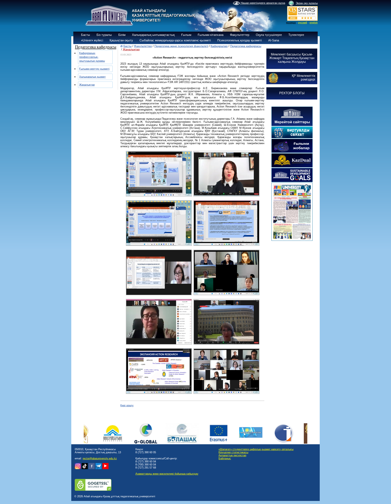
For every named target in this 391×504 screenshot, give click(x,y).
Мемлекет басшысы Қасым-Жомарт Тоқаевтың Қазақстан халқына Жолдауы (291, 58)
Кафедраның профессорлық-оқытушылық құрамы (92, 57)
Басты (85, 34)
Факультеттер (239, 34)
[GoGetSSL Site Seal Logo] (93, 489)
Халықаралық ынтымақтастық (153, 34)
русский (302, 22)
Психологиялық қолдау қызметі (239, 40)
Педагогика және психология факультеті (181, 46)
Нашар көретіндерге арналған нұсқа (262, 2)
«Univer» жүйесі (92, 40)
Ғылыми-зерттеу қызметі (94, 68)
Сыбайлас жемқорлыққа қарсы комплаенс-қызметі (175, 40)
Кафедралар (219, 46)
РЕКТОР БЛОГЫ (291, 93)
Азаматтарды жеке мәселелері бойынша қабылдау (166, 473)
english (314, 22)
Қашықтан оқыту (121, 40)
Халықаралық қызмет (92, 76)
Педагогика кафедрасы (245, 46)
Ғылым (186, 34)
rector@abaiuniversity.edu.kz (100, 458)
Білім (121, 34)
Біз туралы (104, 34)
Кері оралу (127, 405)
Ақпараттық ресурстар (232, 455)
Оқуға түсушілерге (269, 34)
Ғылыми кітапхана (210, 34)
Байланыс (225, 458)
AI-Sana (273, 40)
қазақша (291, 22)
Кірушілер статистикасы (233, 452)
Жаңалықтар (87, 84)
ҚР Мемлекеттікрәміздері (303, 77)
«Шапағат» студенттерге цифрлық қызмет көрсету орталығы (256, 449)
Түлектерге (296, 34)
